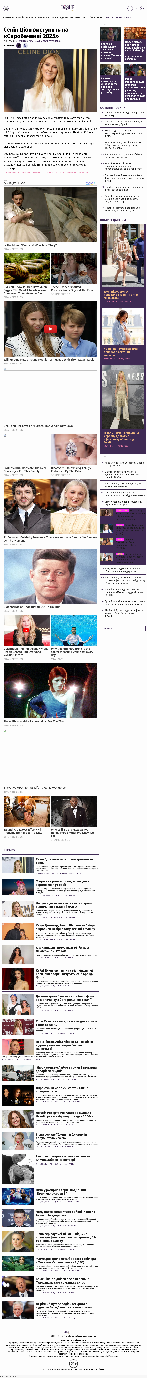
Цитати (127, 17)
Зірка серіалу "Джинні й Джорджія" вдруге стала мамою (62, 1136)
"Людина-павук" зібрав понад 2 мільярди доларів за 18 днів (66, 1069)
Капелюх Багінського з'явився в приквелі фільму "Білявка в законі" (111, 51)
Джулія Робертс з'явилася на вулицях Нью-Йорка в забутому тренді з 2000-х (64, 1114)
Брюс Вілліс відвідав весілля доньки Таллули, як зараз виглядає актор (62, 1280)
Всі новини (8, 17)
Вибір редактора (113, 220)
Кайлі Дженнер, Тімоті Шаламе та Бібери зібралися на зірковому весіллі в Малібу (66, 927)
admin (53, 873)
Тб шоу (29, 17)
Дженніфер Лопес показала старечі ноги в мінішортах (121, 294)
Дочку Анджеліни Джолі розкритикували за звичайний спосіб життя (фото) (130, 529)
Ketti (53, 895)
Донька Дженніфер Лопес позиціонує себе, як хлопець (127, 543)
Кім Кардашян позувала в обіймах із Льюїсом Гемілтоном (62, 949)
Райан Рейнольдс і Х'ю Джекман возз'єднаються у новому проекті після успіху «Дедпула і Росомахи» (135, 89)
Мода (55, 17)
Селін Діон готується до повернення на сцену (64, 861)
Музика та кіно (42, 17)
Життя (109, 17)
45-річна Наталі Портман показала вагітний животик (121, 352)
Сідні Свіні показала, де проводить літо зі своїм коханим (66, 1023)
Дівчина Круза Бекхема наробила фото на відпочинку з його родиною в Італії (65, 998)
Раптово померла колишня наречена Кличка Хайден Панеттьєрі (63, 1158)
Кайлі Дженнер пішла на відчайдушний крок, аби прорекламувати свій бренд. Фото (64, 974)
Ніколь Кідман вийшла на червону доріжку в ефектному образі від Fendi (121, 437)
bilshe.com (71, 1336)
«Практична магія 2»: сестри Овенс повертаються (62, 1089)
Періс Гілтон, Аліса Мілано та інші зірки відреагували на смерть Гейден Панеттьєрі (64, 1045)
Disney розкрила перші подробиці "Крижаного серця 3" (61, 1191)
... (135, 17)
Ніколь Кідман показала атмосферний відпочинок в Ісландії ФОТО (64, 905)
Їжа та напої (96, 17)
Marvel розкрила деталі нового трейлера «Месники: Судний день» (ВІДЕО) (66, 1260)
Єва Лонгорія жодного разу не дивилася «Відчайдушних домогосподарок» (130, 514)
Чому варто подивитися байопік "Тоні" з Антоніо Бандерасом (65, 1213)
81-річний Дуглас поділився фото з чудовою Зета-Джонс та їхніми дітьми (64, 1305)
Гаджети (63, 17)
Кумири (118, 17)
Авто (85, 17)
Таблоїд (72, 895)
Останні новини (112, 108)
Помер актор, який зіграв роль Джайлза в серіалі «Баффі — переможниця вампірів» (135, 51)
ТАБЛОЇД (20, 17)
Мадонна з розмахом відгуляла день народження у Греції (62, 883)
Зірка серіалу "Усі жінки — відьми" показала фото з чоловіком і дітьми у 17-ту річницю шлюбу (66, 1237)
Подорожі (75, 17)
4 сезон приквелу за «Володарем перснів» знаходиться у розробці (110, 85)
